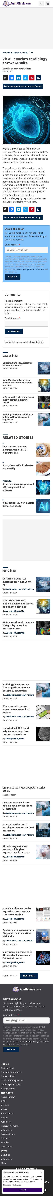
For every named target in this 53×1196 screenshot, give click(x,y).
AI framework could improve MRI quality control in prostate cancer (18, 400)
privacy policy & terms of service (30, 269)
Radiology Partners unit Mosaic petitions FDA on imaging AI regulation (18, 417)
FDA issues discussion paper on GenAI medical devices (16, 709)
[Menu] (47, 3)
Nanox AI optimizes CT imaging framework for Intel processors (18, 827)
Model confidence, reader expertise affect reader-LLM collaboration (17, 911)
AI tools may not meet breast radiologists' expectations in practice (16, 849)
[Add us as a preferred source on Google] (38, 77)
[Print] (5, 77)
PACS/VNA (7, 481)
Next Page (29, 976)
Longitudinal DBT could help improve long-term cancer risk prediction (16, 731)
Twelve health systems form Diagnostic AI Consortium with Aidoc (18, 933)
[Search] (41, 3)
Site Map (45, 1182)
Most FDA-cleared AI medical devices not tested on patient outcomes (17, 383)
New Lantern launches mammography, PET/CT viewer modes (15, 449)
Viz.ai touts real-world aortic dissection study (18, 504)
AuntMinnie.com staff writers (17, 69)
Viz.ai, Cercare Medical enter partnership (18, 467)
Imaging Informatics (15, 52)
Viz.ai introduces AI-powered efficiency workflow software (18, 487)
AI (32, 52)
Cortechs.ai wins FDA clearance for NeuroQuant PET (17, 364)
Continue (13, 331)
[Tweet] (25, 77)
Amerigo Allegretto (14, 611)
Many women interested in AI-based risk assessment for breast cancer (17, 955)
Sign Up (12, 277)
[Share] (11, 77)
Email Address (12, 245)
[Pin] (31, 77)
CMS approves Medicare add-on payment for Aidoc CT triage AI (17, 805)
